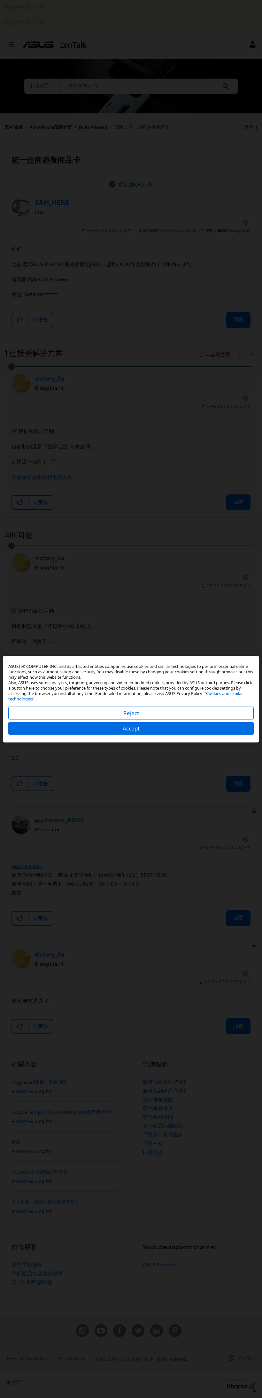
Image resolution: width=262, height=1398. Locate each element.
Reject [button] (131, 712)
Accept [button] (131, 728)
